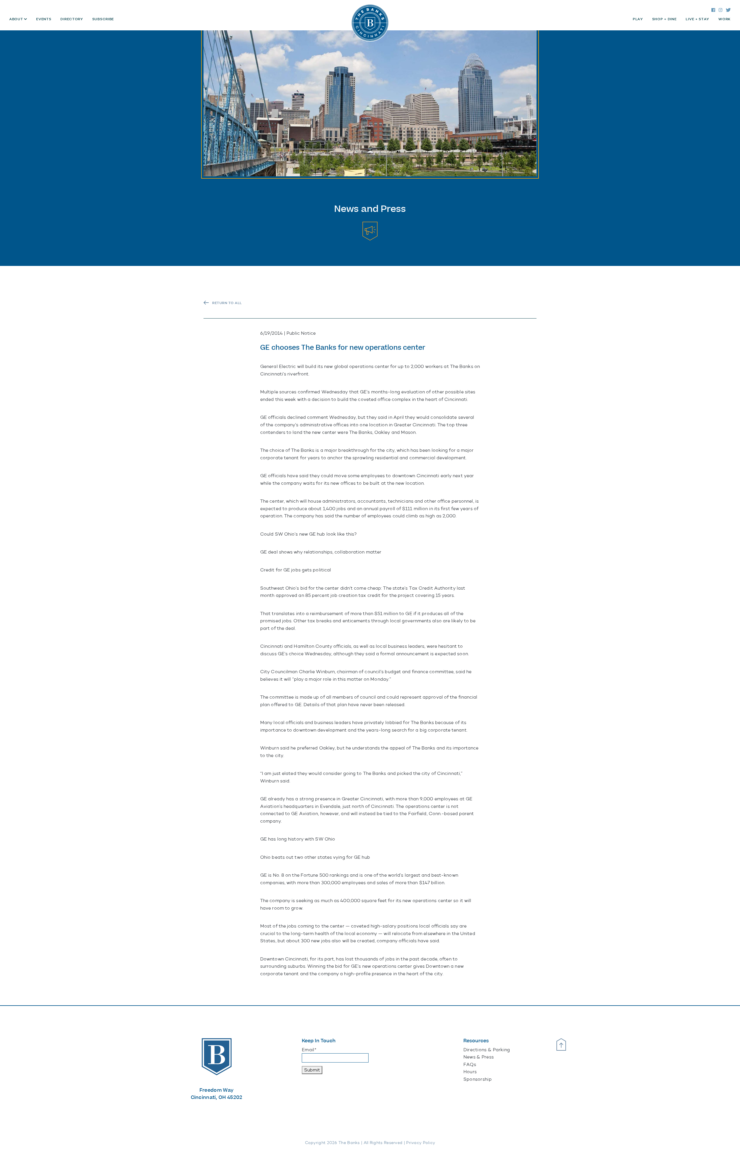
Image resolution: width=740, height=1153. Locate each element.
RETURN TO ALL (227, 303)
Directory (71, 19)
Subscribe (103, 19)
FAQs (469, 1064)
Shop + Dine (664, 19)
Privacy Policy (420, 1142)
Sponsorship (477, 1079)
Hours (470, 1071)
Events (43, 19)
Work (724, 19)
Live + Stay (697, 19)
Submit (312, 1070)
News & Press (478, 1057)
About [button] (16, 19)
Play (638, 19)
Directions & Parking (486, 1049)
